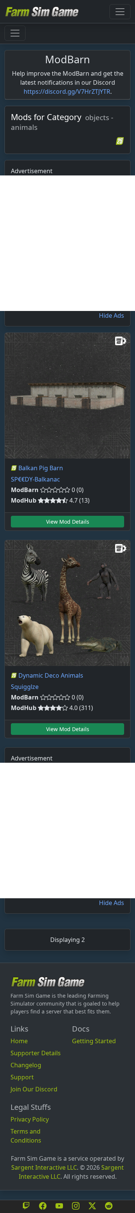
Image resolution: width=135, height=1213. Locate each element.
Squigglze (25, 687)
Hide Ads (111, 315)
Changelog (25, 1065)
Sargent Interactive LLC (44, 1167)
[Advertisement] (67, 243)
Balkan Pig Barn (40, 468)
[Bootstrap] (48, 981)
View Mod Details (67, 521)
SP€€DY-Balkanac (35, 479)
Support (22, 1077)
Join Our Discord (33, 1089)
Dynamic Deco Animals (50, 675)
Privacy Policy (29, 1119)
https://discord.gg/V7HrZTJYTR (67, 91)
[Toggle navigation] (120, 11)
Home (19, 1041)
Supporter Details (35, 1053)
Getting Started (94, 1041)
